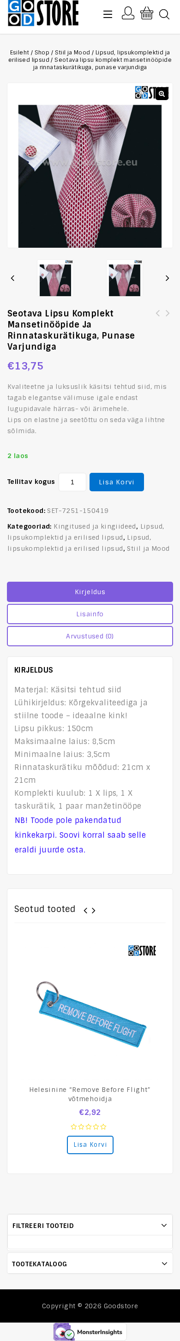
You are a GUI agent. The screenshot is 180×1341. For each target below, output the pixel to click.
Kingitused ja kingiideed (95, 526)
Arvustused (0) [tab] (90, 636)
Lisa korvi (117, 482)
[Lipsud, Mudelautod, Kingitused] (43, 12)
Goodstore (121, 1306)
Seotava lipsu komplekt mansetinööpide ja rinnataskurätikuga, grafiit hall (168, 324)
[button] (162, 93)
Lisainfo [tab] (89, 614)
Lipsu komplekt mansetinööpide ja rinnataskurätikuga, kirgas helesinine (158, 324)
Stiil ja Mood (72, 52)
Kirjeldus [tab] (90, 592)
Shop (42, 52)
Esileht (20, 52)
